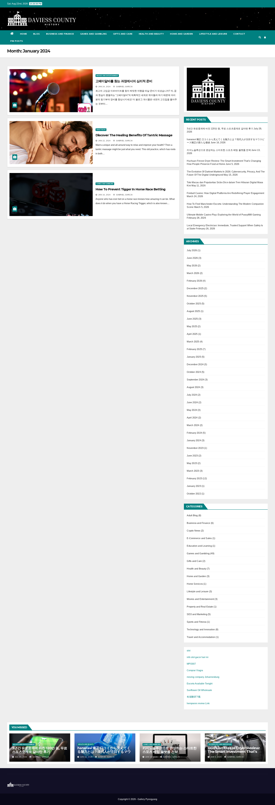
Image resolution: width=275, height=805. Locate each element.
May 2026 (192, 265)
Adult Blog (101, 129)
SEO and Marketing (197, 614)
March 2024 (193, 425)
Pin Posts (16, 41)
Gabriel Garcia (124, 87)
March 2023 (193, 471)
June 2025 (192, 319)
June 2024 (192, 402)
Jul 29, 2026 (21, 757)
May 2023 (192, 463)
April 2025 (192, 334)
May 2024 (192, 410)
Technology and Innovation (201, 629)
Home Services (195, 584)
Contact (239, 34)
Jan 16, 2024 (104, 195)
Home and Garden (181, 34)
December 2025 (195, 288)
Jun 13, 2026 (151, 757)
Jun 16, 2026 (86, 757)
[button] (260, 37)
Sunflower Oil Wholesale (199, 690)
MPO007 (191, 664)
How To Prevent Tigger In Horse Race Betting (131, 189)
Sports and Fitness (196, 622)
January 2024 (194, 440)
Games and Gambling (93, 34)
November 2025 (195, 296)
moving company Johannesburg (203, 677)
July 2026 (192, 250)
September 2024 (195, 379)
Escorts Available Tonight (199, 683)
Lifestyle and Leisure (213, 34)
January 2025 (194, 357)
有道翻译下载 (194, 697)
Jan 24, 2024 (104, 87)
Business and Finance (60, 34)
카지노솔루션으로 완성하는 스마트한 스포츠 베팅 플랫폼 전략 (219, 150)
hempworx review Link (198, 703)
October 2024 (194, 372)
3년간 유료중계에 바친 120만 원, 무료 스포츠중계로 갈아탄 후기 (220, 128)
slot (188, 650)
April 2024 (192, 417)
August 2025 (193, 311)
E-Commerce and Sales (199, 538)
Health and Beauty (151, 34)
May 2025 (192, 326)
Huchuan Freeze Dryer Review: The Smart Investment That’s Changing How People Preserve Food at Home (234, 753)
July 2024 (192, 395)
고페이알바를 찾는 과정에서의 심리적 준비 (124, 81)
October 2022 (194, 493)
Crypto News (193, 530)
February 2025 (194, 349)
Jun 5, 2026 (216, 757)
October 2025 (194, 303)
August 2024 (193, 387)
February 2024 (194, 433)
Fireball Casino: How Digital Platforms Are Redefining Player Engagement (225, 193)
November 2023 (195, 448)
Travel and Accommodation (201, 637)
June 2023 (192, 455)
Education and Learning (199, 546)
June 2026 (192, 258)
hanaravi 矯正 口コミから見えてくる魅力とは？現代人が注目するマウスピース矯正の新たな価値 (104, 751)
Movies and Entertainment (107, 75)
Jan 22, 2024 (104, 141)
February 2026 (194, 281)
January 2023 (194, 486)
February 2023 (194, 478)
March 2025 (193, 341)
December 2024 (195, 364)
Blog (36, 34)
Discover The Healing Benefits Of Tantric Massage (134, 135)
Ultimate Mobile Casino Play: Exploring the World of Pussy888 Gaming (224, 214)
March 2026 (193, 273)
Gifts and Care (122, 34)
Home (23, 34)
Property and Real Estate (200, 606)
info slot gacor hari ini (197, 657)
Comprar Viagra (195, 670)
